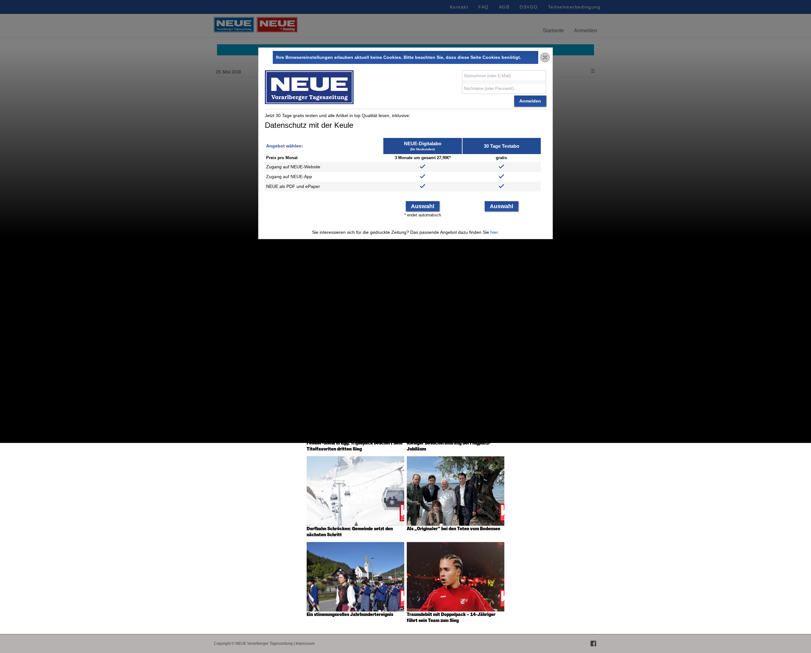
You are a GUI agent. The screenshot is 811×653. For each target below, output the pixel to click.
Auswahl (422, 206)
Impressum (305, 643)
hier (494, 232)
